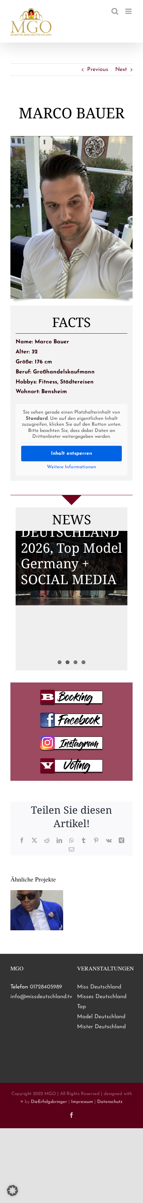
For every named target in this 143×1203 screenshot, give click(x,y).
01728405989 (46, 987)
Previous (97, 69)
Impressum (82, 1102)
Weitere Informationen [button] (71, 467)
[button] (12, 1190)
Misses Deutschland (101, 997)
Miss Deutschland (99, 987)
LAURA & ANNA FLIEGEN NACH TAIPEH (71, 615)
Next (121, 69)
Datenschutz (110, 1102)
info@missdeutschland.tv (41, 997)
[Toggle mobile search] (114, 11)
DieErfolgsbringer (49, 1102)
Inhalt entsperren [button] (71, 453)
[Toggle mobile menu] (129, 11)
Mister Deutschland (101, 1027)
